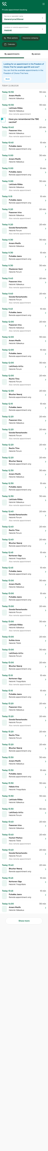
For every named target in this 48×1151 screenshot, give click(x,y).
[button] (24, 95)
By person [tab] (36, 54)
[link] (24, 120)
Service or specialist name (13, 16)
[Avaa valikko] (43, 3)
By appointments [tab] (12, 54)
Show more (24, 921)
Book (8, 79)
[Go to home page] (4, 4)
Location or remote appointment (16, 27)
